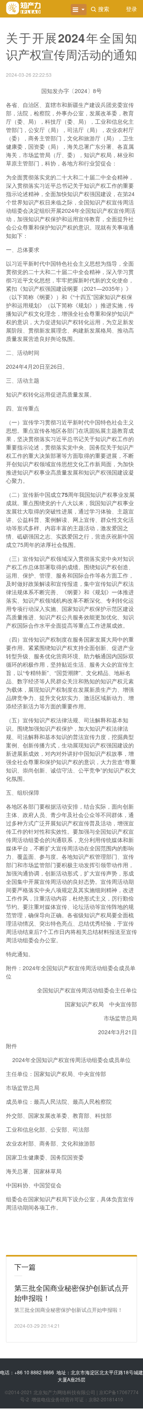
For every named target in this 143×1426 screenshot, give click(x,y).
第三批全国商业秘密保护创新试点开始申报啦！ (71, 1293)
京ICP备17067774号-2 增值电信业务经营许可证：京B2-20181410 (79, 1396)
